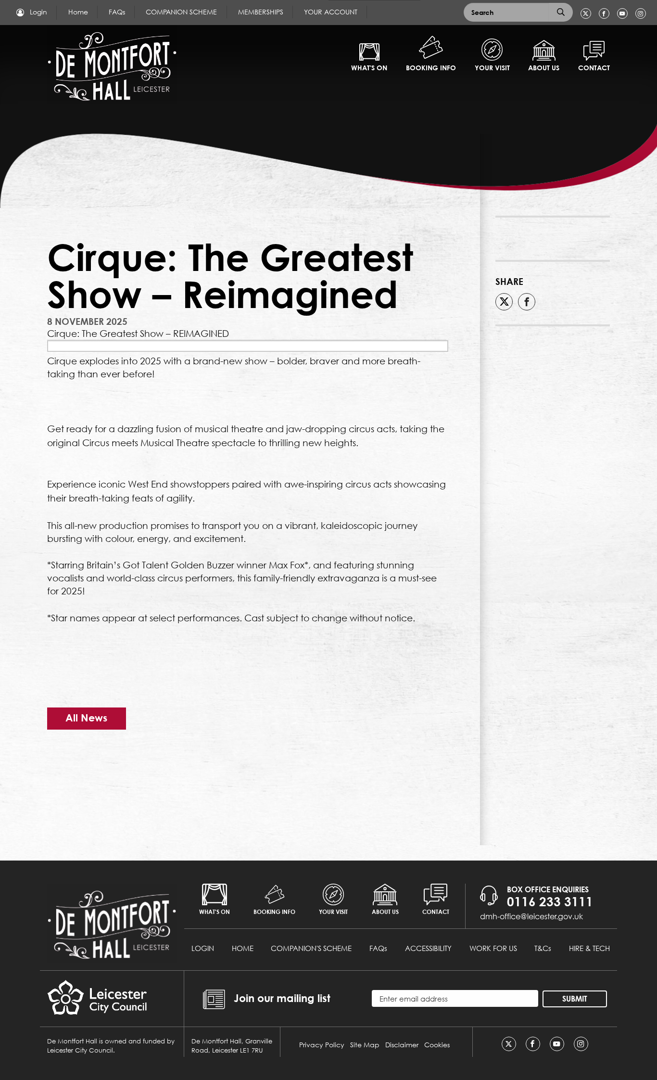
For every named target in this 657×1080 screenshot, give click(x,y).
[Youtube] (622, 13)
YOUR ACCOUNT (330, 11)
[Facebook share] (526, 301)
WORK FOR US (493, 948)
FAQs (117, 11)
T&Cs (542, 948)
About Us (543, 68)
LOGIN (202, 948)
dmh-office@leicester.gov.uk (531, 916)
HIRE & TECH (589, 948)
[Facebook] (604, 13)
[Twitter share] (504, 301)
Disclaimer (401, 1044)
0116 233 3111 (550, 901)
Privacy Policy (321, 1044)
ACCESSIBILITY (428, 948)
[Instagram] (640, 13)
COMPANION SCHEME (181, 11)
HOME (242, 948)
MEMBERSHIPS (260, 11)
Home (78, 11)
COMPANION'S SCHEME (311, 948)
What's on (369, 68)
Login (37, 11)
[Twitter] (586, 13)
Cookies (437, 1044)
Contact (594, 68)
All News (86, 718)
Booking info (431, 68)
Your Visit (492, 68)
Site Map (364, 1044)
